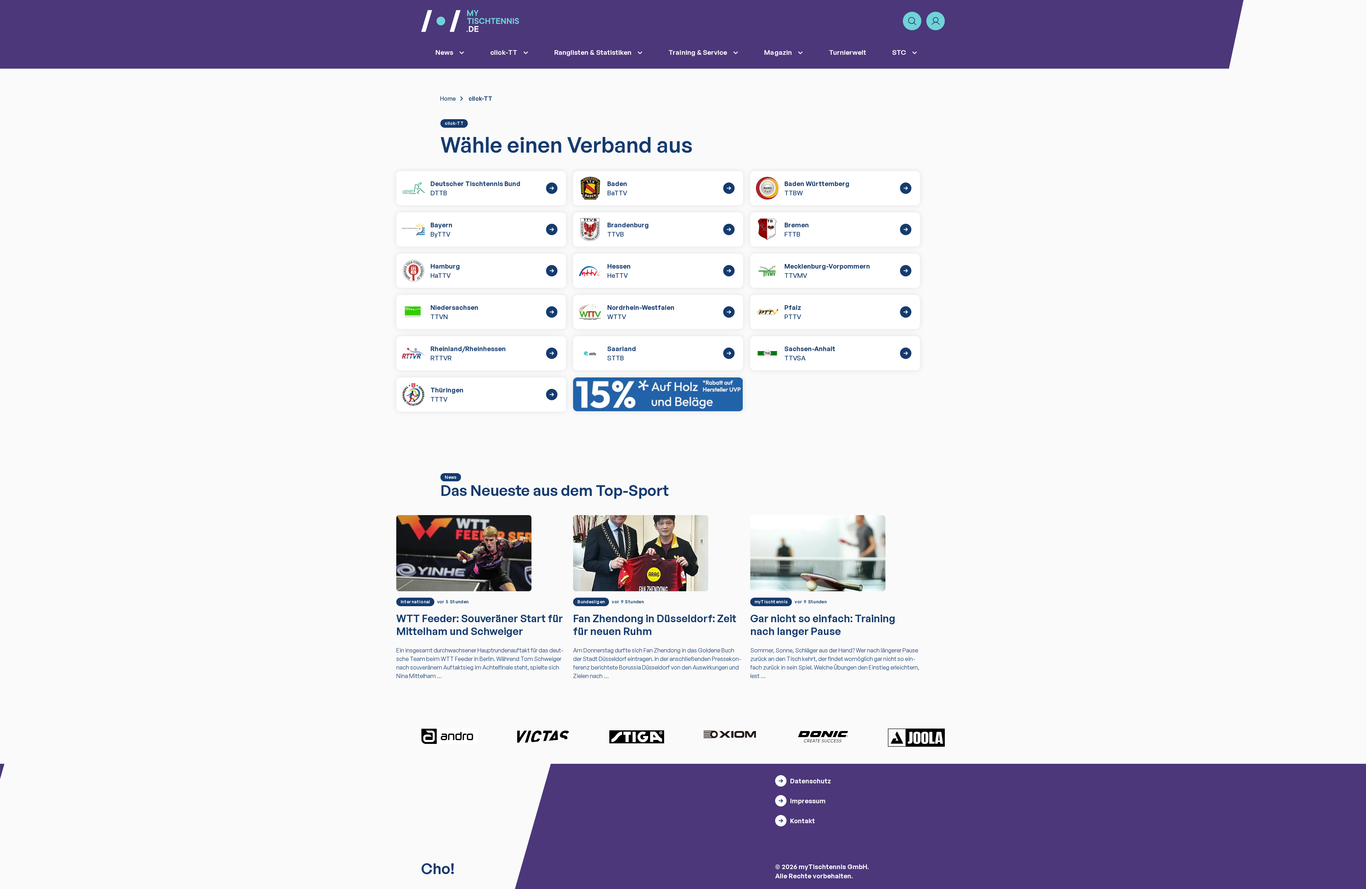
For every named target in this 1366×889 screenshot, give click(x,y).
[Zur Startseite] (470, 21)
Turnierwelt (848, 52)
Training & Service (697, 52)
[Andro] (449, 736)
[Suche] (912, 21)
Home (448, 98)
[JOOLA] (916, 737)
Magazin (777, 52)
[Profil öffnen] (935, 21)
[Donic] (823, 736)
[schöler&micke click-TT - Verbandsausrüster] (658, 394)
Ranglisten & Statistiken (593, 52)
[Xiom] (729, 735)
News (444, 52)
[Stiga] (636, 736)
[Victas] (542, 736)
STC (899, 52)
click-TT (503, 52)
